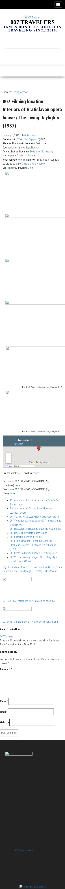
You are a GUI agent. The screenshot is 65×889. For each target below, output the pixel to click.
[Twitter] (27, 53)
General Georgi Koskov (33, 163)
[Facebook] (10, 41)
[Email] (32, 41)
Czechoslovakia (34, 567)
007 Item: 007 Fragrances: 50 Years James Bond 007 (29, 600)
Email (3, 712)
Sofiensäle (8, 571)
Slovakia (46, 567)
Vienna (53, 571)
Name (4, 701)
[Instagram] (21, 41)
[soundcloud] (54, 41)
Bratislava (20, 567)
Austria (11, 567)
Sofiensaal (57, 567)
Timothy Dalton (42, 571)
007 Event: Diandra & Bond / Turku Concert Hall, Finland (30, 621)
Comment (6, 669)
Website (4, 722)
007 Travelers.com (23, 850)
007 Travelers (32, 22)
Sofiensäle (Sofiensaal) (41, 151)
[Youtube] (37, 53)
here (17, 485)
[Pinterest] (43, 41)
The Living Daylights (28, 139)
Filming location (20, 92)
